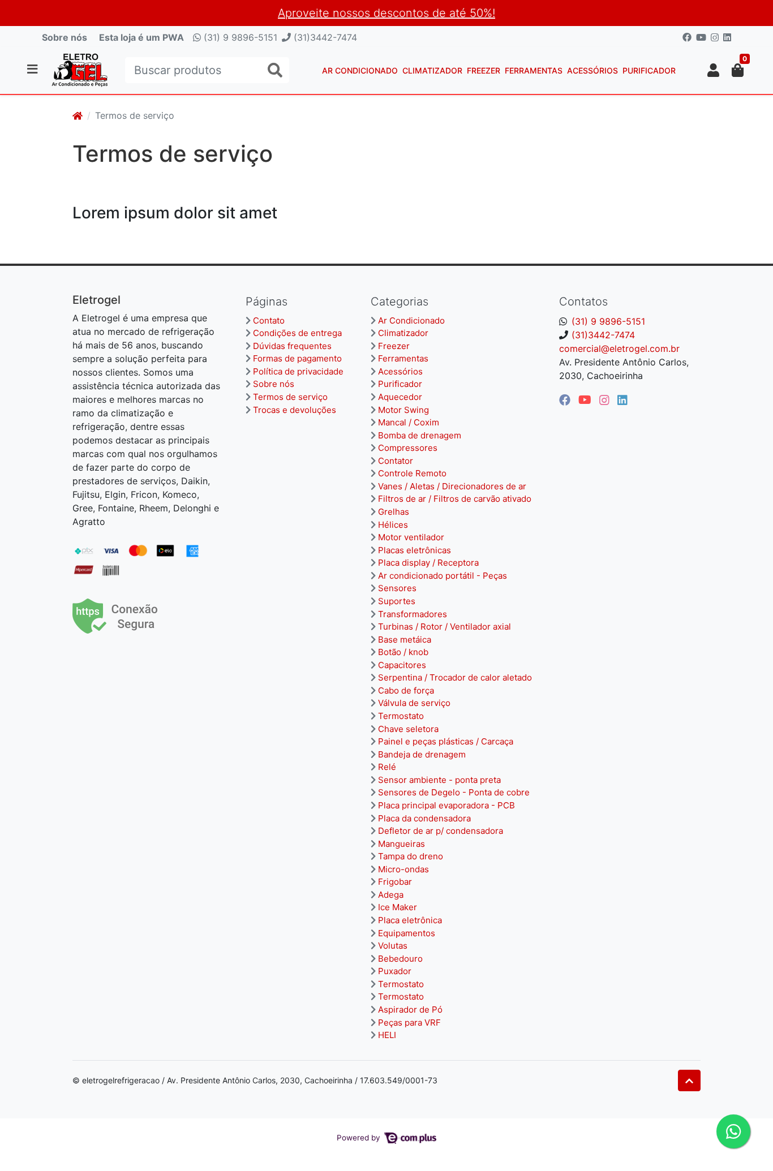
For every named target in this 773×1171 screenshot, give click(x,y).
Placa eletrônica (410, 920)
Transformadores (412, 614)
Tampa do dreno (410, 856)
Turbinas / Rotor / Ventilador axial (444, 626)
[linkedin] (622, 400)
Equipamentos (406, 933)
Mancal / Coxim (408, 422)
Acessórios (592, 70)
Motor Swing (403, 409)
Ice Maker (397, 907)
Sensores (397, 588)
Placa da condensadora (424, 818)
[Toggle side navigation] (33, 69)
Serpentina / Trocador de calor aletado (455, 677)
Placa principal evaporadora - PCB (446, 805)
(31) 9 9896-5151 (239, 37)
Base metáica (404, 639)
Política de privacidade (298, 371)
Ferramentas (533, 70)
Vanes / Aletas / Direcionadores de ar (452, 486)
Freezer (483, 70)
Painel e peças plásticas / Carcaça (445, 741)
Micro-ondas (403, 869)
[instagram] (606, 400)
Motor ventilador (411, 537)
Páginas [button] (266, 301)
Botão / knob (403, 652)
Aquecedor (400, 396)
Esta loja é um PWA (141, 37)
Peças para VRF (409, 1022)
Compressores (407, 447)
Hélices (393, 524)
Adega (390, 894)
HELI (387, 1035)
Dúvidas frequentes (292, 346)
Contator (395, 460)
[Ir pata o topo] (689, 1080)
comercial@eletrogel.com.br (619, 348)
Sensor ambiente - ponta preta (439, 779)
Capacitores (402, 665)
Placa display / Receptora (428, 562)
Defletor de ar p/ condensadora (440, 830)
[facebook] (566, 400)
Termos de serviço (290, 396)
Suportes (396, 601)
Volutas (392, 945)
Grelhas (393, 511)
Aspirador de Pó (410, 1009)
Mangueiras (401, 843)
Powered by (360, 1137)
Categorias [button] (399, 301)
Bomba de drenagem (419, 435)
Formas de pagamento (297, 358)
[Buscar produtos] (275, 70)
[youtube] (586, 400)
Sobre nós (64, 37)
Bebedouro (400, 958)
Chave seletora (408, 729)
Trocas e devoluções (294, 409)
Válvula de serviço (414, 703)
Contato (269, 320)
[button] (713, 70)
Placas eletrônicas (414, 550)
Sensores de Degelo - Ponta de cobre (454, 792)
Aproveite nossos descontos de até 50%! (386, 13)
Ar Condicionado (360, 70)
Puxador (394, 971)
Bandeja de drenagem (422, 754)
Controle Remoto (412, 473)
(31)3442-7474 (324, 37)
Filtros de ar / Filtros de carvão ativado (454, 498)
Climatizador (432, 70)
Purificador (649, 70)
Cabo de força (406, 690)
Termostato (401, 716)
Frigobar (395, 881)
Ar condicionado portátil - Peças (442, 575)
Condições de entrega (297, 333)
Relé (387, 766)
